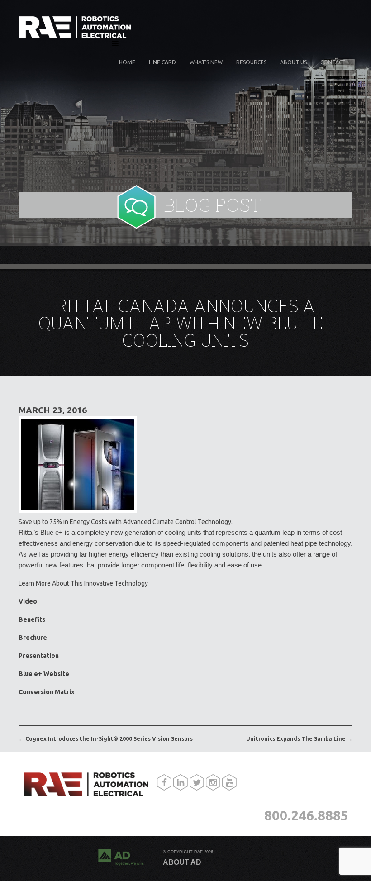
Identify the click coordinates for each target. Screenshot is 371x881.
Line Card (162, 62)
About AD (182, 862)
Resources (251, 62)
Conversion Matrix (47, 691)
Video (28, 601)
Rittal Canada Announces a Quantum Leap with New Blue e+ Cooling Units (185, 322)
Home (127, 62)
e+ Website (44, 673)
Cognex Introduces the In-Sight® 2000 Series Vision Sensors (106, 739)
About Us (293, 62)
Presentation (39, 655)
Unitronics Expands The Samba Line (299, 739)
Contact (333, 62)
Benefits (32, 619)
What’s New (206, 62)
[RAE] (75, 36)
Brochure (33, 637)
